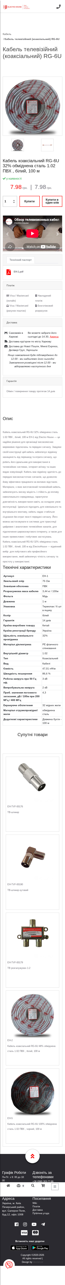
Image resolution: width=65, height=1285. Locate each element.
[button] (7, 234)
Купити (29, 201)
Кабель (7, 34)
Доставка (37, 1210)
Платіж (36, 1206)
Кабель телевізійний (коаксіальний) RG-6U (32, 39)
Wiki (34, 1203)
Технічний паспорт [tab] (21, 259)
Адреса (54, 336)
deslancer (38, 1262)
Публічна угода (40, 1213)
